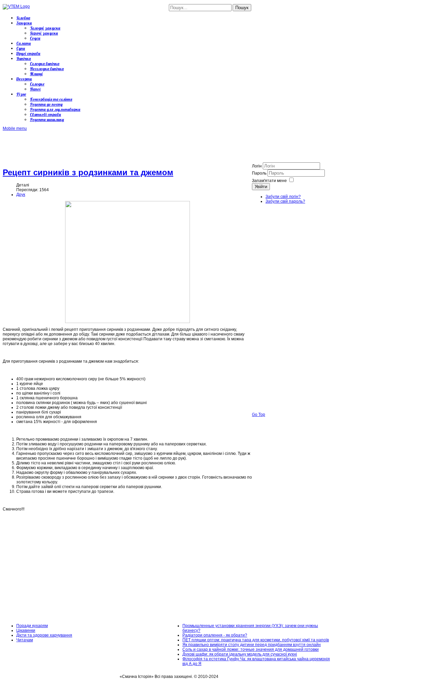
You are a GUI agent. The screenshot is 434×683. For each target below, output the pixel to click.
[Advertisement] (126, 146)
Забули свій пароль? (285, 201)
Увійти (261, 186)
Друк (20, 194)
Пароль (260, 173)
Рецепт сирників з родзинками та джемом (88, 172)
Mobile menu (15, 128)
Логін (257, 166)
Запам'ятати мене (269, 180)
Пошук (242, 7)
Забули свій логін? (283, 196)
